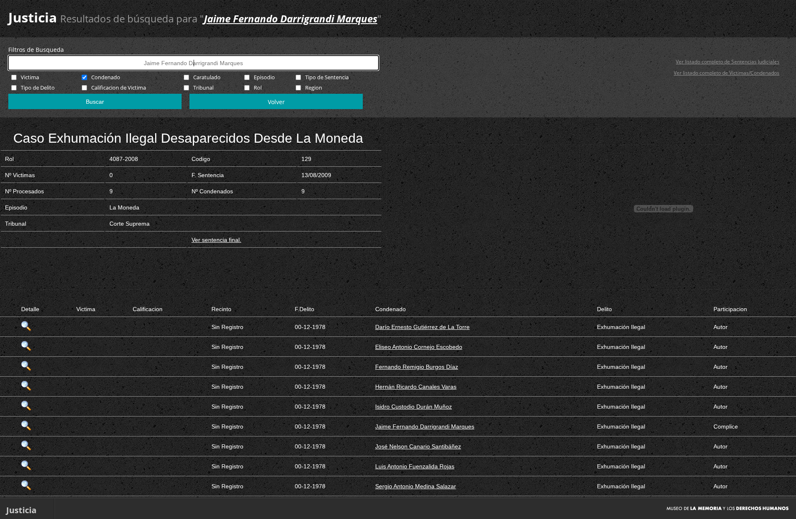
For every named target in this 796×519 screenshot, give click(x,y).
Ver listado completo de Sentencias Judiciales (727, 61)
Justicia (32, 17)
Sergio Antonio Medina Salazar (415, 486)
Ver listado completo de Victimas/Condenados (726, 72)
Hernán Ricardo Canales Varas (415, 386)
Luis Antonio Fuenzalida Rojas (414, 466)
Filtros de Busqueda (36, 50)
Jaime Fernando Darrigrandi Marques (424, 426)
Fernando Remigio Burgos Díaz (416, 366)
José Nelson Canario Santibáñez (418, 446)
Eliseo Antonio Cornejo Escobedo (418, 347)
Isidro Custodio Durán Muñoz (413, 406)
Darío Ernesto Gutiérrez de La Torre (422, 327)
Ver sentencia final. (216, 239)
